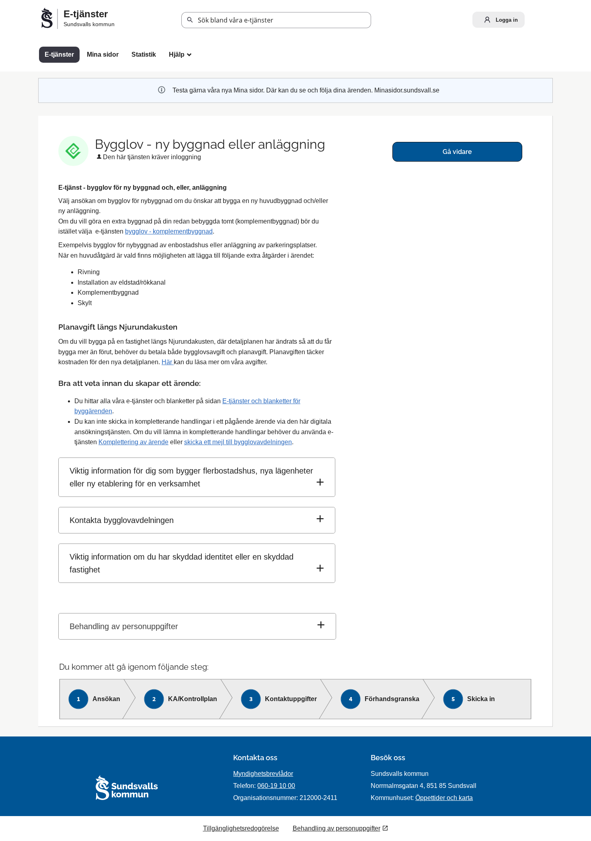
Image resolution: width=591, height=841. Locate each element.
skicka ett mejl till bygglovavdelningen (238, 442)
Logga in (506, 20)
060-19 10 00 (276, 785)
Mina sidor (103, 54)
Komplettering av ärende (133, 442)
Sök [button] (190, 20)
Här (168, 362)
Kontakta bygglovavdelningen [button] (122, 520)
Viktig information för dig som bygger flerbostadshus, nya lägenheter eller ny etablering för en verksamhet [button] (191, 477)
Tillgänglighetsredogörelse (241, 828)
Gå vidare (457, 152)
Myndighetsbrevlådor (263, 773)
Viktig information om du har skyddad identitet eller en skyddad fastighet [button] (181, 563)
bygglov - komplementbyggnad (169, 231)
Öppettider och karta (444, 797)
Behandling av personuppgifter (124, 626)
